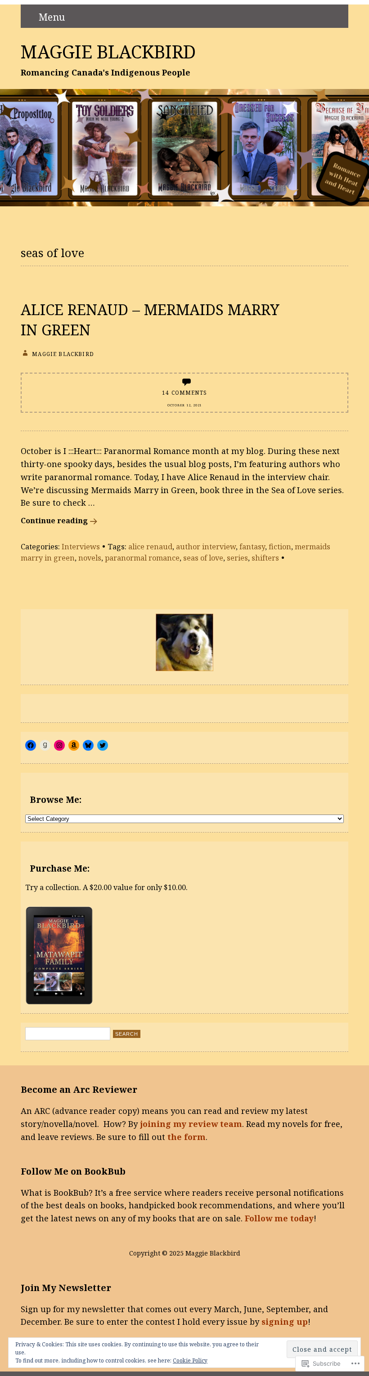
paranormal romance (142, 558)
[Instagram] (59, 745)
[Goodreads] (45, 745)
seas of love (203, 558)
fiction (280, 547)
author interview (206, 547)
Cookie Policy (190, 1360)
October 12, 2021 (184, 405)
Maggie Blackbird (108, 52)
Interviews (81, 547)
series (237, 558)
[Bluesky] (88, 745)
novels (89, 558)
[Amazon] (73, 745)
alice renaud (150, 547)
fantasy (252, 547)
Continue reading (54, 520)
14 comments (184, 392)
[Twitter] (102, 745)
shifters (265, 558)
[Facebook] (30, 745)
